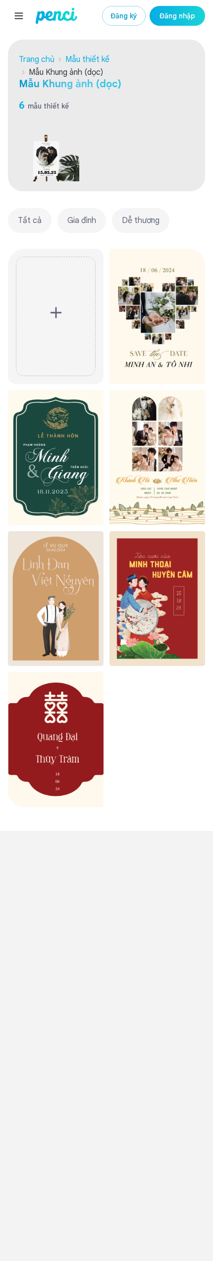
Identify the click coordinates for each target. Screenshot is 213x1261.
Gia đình (81, 220)
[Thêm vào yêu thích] (192, 261)
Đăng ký (123, 15)
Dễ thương (141, 220)
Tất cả (30, 220)
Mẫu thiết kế (87, 59)
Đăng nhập (177, 15)
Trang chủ (36, 59)
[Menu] (19, 16)
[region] (106, 220)
